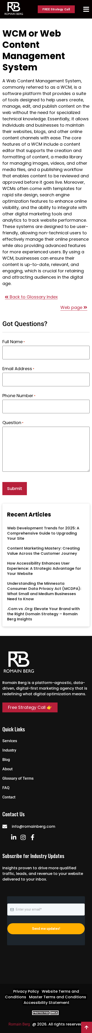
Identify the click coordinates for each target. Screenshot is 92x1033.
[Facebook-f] (32, 837)
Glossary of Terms (17, 778)
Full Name (13, 342)
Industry (9, 750)
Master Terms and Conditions (57, 997)
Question (12, 423)
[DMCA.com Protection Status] (46, 1014)
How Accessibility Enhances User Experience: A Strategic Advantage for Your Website (44, 568)
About (7, 769)
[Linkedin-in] (14, 837)
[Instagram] (23, 837)
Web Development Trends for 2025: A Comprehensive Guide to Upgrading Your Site (43, 533)
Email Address (18, 369)
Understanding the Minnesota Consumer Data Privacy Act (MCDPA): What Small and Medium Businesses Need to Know (44, 591)
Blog (6, 759)
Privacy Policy (26, 991)
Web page (72, 307)
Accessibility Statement (46, 1002)
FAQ (5, 788)
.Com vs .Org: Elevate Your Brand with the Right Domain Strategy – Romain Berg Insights (43, 614)
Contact (8, 797)
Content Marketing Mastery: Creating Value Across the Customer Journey (43, 551)
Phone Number (18, 396)
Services (9, 741)
